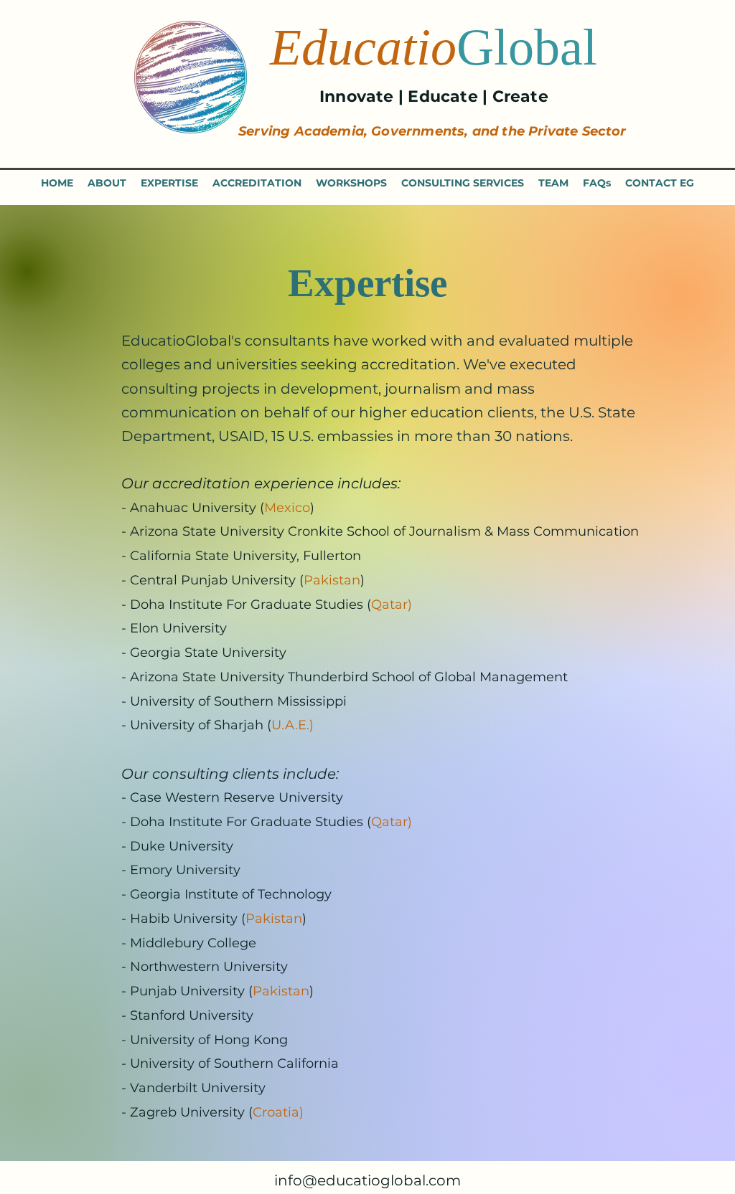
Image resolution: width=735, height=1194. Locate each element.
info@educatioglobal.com (367, 1180)
